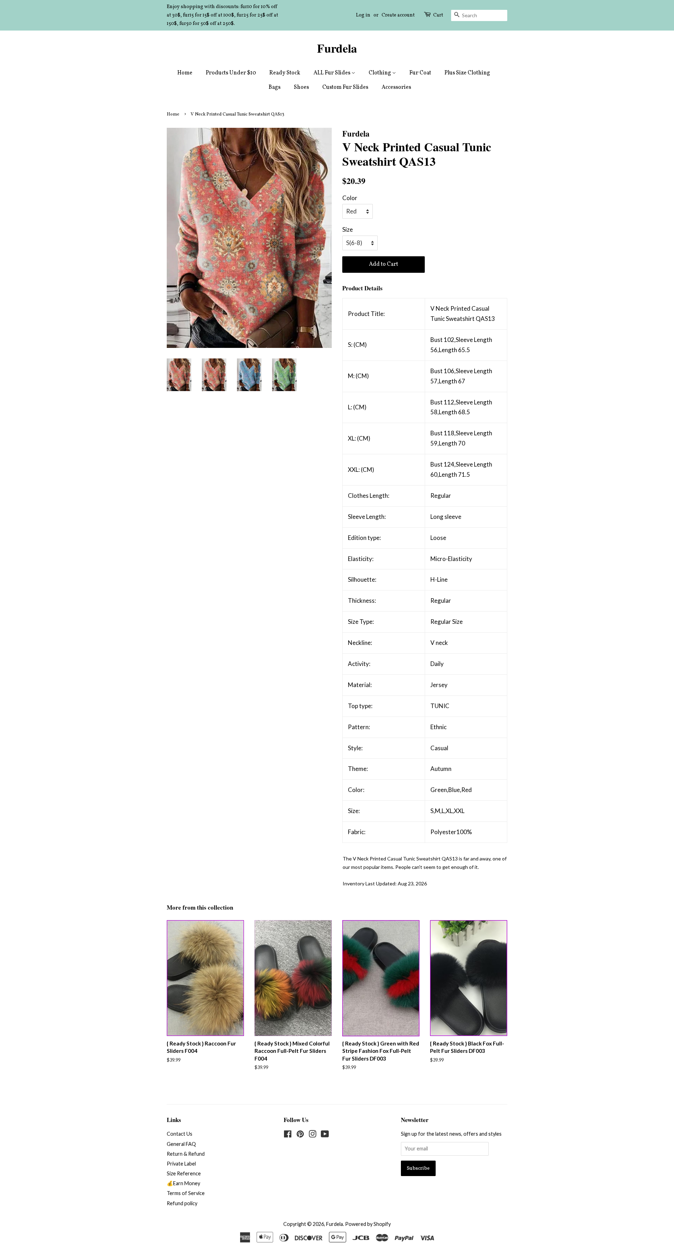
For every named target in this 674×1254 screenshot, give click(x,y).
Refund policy (182, 1203)
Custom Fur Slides (345, 87)
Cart (438, 15)
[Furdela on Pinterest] (300, 1135)
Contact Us (179, 1134)
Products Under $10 (231, 73)
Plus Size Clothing (467, 73)
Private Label (181, 1164)
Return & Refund (186, 1154)
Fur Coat (420, 73)
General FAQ (181, 1144)
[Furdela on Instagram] (312, 1135)
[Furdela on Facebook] (288, 1135)
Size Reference (184, 1173)
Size (347, 229)
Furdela (337, 48)
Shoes (301, 87)
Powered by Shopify (368, 1224)
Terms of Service (186, 1193)
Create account (398, 15)
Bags (274, 87)
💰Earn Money (183, 1183)
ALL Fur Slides (332, 73)
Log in (363, 15)
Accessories (396, 87)
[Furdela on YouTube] (325, 1135)
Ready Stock (284, 73)
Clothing (380, 73)
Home (184, 73)
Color (349, 198)
